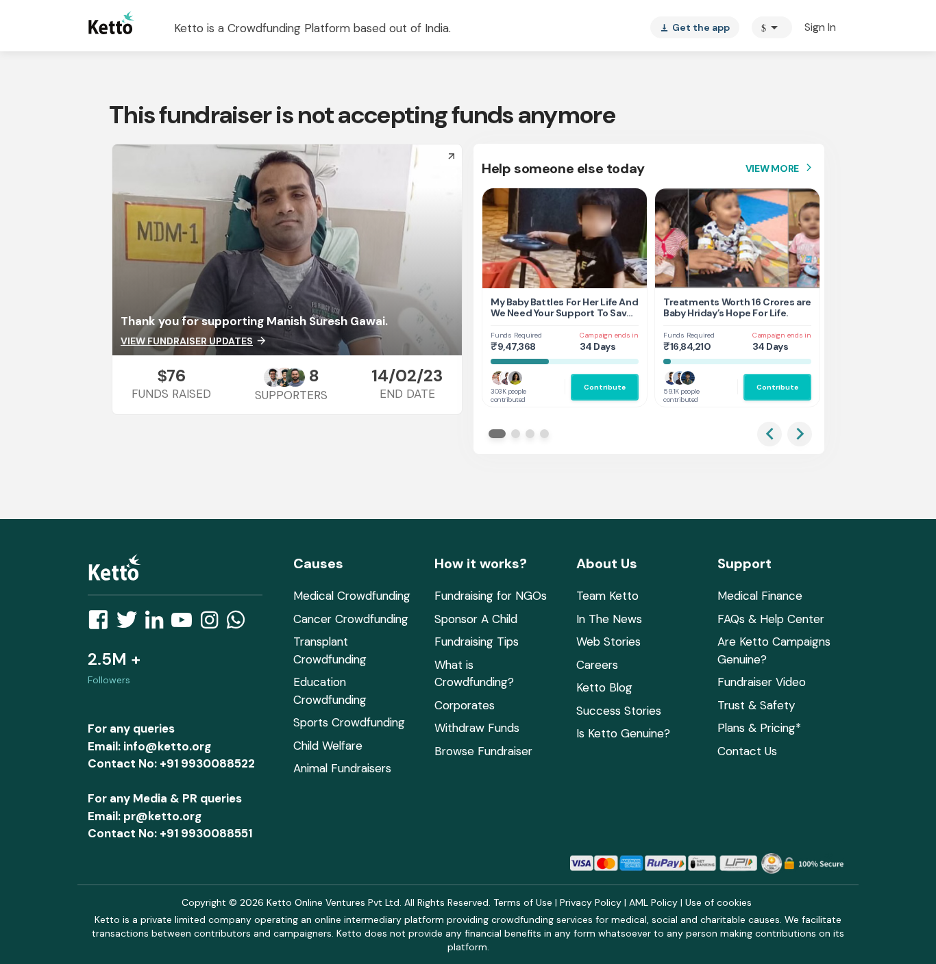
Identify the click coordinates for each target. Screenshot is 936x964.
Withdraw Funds (476, 727)
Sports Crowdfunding (349, 722)
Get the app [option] (695, 27)
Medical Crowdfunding (351, 595)
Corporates (464, 705)
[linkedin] (158, 623)
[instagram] (213, 623)
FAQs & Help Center (770, 618)
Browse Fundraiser (483, 751)
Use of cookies (718, 902)
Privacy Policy (590, 902)
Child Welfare (327, 745)
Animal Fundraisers (342, 768)
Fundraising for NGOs (490, 595)
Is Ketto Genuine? (623, 733)
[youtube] (185, 623)
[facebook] (102, 623)
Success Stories (618, 710)
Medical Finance (759, 595)
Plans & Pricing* (759, 727)
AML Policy (653, 902)
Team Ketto (607, 595)
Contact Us (747, 751)
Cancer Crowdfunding (350, 618)
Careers (597, 664)
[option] (772, 27)
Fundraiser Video (761, 681)
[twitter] (130, 623)
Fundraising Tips (476, 641)
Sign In (820, 27)
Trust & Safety (756, 705)
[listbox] (694, 27)
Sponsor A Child (475, 618)
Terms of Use (523, 902)
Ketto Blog (604, 687)
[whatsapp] (240, 623)
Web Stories (608, 641)
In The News (609, 618)
